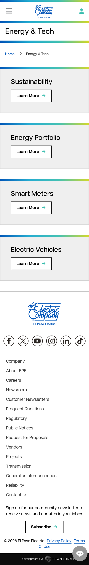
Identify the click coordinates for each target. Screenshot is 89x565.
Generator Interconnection (31, 476)
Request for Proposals (27, 438)
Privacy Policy (59, 541)
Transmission (19, 466)
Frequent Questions (25, 409)
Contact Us (16, 495)
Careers (13, 380)
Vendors (14, 447)
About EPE (16, 371)
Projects (14, 457)
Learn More (27, 96)
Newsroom (16, 390)
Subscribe (41, 527)
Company (15, 361)
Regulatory (16, 419)
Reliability (15, 485)
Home (9, 54)
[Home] (44, 11)
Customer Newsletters (27, 400)
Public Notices (19, 428)
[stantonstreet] (64, 559)
